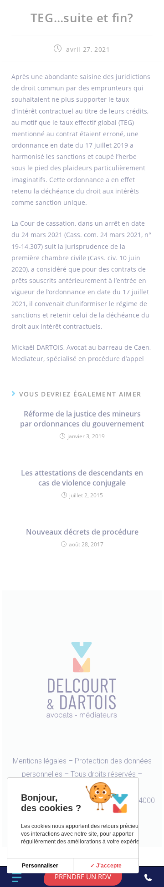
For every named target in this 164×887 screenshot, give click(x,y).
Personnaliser (40, 865)
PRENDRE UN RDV (83, 876)
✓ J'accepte (106, 865)
